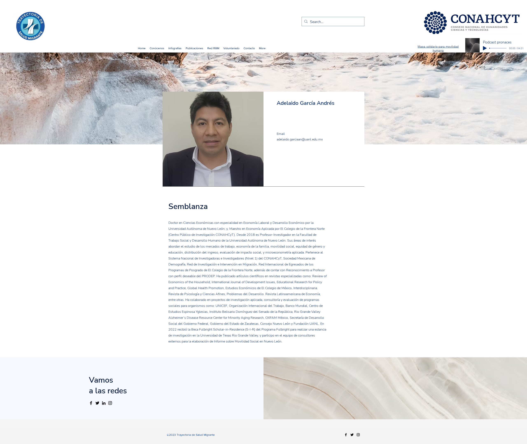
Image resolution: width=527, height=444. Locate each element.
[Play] (485, 48)
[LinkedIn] (103, 403)
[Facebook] (91, 403)
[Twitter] (97, 403)
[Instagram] (110, 403)
